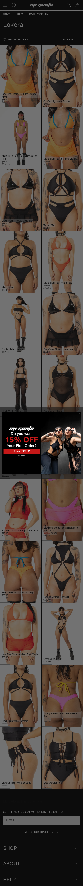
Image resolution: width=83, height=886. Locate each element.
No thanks (21, 456)
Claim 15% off (22, 451)
